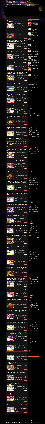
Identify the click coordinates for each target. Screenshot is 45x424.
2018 (29, 351)
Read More (25, 48)
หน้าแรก (7, 4)
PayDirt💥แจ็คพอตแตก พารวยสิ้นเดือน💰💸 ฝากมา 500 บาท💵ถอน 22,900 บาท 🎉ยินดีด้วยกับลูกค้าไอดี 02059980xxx (17, 333)
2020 (29, 95)
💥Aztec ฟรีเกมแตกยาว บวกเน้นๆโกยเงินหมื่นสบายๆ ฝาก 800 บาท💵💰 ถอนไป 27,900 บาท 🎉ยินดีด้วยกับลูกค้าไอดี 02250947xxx (17, 41)
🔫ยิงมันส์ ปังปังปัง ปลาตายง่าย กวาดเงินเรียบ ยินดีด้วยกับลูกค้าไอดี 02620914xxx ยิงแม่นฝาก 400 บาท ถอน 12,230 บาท (17, 83)
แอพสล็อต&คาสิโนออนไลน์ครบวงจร (33, 300)
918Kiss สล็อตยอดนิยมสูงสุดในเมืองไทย (12, 362)
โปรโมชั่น (10, 4)
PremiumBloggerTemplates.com (36, 422)
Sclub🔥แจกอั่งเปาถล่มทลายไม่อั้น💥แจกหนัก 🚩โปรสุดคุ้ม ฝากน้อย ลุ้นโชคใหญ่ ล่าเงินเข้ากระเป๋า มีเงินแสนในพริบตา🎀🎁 (17, 171)
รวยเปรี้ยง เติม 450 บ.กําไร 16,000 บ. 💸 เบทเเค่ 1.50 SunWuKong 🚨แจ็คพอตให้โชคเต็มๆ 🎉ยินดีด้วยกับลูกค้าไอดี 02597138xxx (16, 215)
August (30, 100)
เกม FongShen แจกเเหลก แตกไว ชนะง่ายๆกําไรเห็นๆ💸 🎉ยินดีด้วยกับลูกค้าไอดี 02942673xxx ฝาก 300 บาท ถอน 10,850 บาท (17, 51)
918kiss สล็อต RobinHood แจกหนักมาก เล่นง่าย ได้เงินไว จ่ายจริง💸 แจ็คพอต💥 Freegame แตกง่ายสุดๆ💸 (16, 30)
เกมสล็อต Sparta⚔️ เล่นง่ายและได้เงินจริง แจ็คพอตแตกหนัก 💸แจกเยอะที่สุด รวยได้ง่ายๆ (17, 236)
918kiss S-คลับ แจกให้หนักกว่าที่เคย (34, 23)
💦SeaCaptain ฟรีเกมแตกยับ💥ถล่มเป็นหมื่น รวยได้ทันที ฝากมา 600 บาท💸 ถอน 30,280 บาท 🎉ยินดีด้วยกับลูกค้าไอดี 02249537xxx (17, 279)
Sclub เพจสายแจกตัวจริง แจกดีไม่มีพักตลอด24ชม (14, 383)
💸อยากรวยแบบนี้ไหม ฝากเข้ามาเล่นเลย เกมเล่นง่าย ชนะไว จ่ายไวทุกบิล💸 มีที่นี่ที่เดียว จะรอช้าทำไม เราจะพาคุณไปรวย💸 (17, 257)
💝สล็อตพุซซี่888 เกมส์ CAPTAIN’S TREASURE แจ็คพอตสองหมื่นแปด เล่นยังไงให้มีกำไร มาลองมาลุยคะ (35, 57)
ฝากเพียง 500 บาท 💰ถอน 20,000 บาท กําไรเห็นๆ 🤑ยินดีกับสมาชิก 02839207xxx (35, 45)
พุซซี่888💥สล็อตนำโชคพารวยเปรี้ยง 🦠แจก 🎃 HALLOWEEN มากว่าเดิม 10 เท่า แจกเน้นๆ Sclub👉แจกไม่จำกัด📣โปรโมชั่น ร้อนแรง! (17, 138)
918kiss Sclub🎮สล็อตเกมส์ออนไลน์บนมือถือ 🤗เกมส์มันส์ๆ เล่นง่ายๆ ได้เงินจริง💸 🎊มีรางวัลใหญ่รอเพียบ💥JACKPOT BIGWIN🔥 (17, 160)
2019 (29, 350)
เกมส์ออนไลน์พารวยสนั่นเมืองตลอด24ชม (33, 234)
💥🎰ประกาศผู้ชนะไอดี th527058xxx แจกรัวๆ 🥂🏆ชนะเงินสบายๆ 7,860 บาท (17, 404)
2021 (29, 94)
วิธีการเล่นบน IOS (13, 4)
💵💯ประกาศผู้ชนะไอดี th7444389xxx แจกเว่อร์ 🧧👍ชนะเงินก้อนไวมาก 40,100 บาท (17, 372)
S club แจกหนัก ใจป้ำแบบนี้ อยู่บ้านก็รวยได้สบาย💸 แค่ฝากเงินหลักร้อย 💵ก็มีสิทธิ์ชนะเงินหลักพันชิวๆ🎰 (17, 322)
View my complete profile (31, 90)
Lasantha (32, 422)
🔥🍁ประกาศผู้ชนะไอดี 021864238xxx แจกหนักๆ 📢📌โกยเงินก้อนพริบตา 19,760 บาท (17, 393)
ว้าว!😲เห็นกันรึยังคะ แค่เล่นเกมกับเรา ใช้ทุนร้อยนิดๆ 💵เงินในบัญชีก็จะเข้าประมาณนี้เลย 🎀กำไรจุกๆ (35, 33)
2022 (29, 93)
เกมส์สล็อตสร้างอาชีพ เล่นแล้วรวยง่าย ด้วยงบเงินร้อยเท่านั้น (16, 352)
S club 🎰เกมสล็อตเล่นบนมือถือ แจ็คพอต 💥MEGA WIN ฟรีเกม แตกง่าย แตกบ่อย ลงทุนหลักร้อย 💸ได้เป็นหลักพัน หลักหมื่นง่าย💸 (17, 73)
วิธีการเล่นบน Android (19, 4)
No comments (12, 21)
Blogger (37, 354)
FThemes (27, 422)
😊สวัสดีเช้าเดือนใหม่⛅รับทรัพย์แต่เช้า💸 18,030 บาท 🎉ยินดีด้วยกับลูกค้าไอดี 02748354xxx (17, 105)
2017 (29, 352)
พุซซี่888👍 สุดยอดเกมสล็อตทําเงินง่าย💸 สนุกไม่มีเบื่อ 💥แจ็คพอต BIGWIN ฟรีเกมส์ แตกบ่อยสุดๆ (17, 205)
